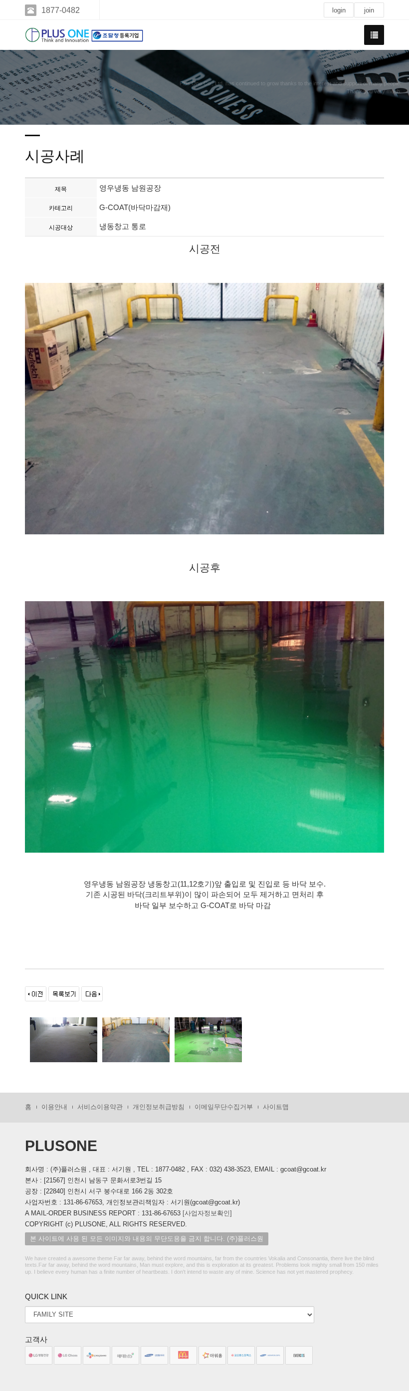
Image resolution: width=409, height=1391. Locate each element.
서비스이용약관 (100, 1107)
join (369, 10)
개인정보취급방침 (159, 1107)
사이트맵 (276, 1107)
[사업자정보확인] (207, 1213)
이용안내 (54, 1107)
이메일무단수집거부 (224, 1107)
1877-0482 (60, 9)
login (339, 10)
